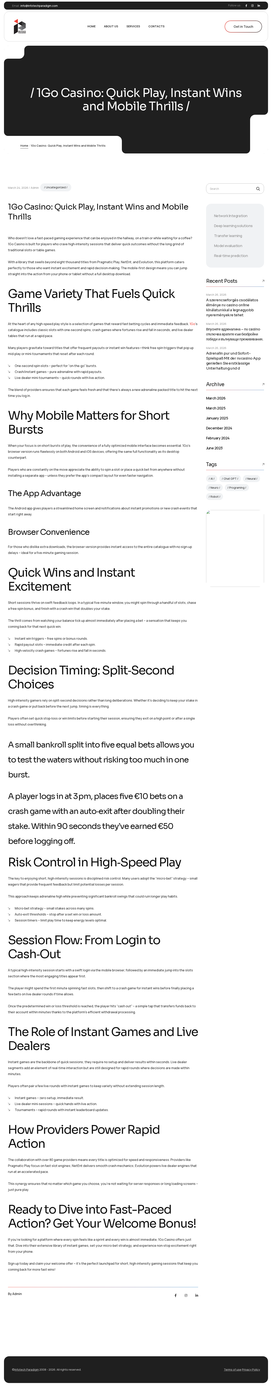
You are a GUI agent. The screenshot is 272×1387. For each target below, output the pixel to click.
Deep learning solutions (233, 225)
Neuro (214, 487)
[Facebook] (246, 5)
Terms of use (232, 1369)
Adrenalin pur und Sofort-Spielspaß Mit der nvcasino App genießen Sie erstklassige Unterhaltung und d (233, 361)
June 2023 (214, 448)
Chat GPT (230, 478)
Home (24, 145)
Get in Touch (243, 26)
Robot (214, 496)
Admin (35, 188)
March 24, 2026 (18, 188)
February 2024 (218, 438)
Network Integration (231, 215)
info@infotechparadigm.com (39, 6)
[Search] (258, 189)
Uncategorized (56, 187)
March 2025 (216, 408)
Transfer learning (228, 235)
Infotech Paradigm (27, 1369)
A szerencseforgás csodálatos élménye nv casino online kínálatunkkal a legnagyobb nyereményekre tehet (232, 307)
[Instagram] (252, 5)
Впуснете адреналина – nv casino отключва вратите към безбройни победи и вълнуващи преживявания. (234, 334)
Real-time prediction (231, 255)
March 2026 (216, 398)
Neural (251, 478)
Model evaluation (228, 245)
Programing (237, 487)
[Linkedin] (259, 5)
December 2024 (219, 428)
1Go (192, 324)
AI (211, 478)
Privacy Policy (251, 1369)
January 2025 (217, 418)
